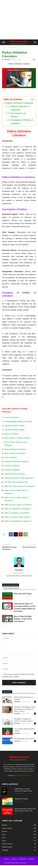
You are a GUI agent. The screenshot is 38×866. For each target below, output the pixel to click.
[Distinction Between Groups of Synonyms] (7, 699)
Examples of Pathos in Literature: (21, 122)
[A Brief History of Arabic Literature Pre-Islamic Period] (4, 791)
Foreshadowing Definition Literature (18, 422)
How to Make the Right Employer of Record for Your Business (23, 618)
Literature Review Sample (14, 430)
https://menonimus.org (19, 573)
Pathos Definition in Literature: (20, 108)
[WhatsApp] (25, 534)
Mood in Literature (11, 434)
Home (3, 47)
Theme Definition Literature (15, 449)
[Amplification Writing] (7, 801)
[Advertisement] (19, 19)
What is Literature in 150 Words (16, 513)
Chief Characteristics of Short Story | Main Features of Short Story (25, 810)
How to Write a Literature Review (17, 438)
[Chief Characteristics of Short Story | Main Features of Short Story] (7, 811)
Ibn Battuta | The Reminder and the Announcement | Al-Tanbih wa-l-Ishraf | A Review (24, 709)
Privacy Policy (22, 859)
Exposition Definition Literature (16, 462)
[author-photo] (19, 567)
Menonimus (7, 59)
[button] (3, 42)
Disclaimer (31, 859)
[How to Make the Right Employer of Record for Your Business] (7, 618)
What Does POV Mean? (23, 593)
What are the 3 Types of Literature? (18, 505)
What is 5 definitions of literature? (17, 509)
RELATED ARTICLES (10, 585)
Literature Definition (12, 470)
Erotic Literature (10, 457)
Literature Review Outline (14, 426)
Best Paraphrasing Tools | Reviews (24, 739)
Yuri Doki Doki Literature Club (16, 482)
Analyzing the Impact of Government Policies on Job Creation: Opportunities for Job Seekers (24, 607)
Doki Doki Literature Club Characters (18, 478)
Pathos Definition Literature (19, 103)
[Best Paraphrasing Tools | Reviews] (7, 741)
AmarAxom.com (30, 863)
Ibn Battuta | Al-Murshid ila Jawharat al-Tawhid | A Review (23, 720)
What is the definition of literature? (17, 521)
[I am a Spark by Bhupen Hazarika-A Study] (7, 731)
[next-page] (6, 626)
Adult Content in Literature (14, 453)
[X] (16, 534)
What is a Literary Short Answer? (17, 517)
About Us (6, 859)
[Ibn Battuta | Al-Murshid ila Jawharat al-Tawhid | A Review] (7, 721)
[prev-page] (3, 626)
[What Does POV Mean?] (7, 596)
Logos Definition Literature (14, 474)
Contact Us (14, 859)
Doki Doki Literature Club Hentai (9, 548)
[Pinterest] (20, 534)
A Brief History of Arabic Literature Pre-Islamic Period (23, 790)
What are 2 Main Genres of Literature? (19, 486)
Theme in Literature (12, 466)
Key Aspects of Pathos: (18, 115)
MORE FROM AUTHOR (10, 588)
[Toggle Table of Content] (31, 99)
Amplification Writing (21, 799)
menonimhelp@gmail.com (23, 775)
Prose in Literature (11, 417)
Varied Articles (11, 47)
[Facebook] (11, 534)
